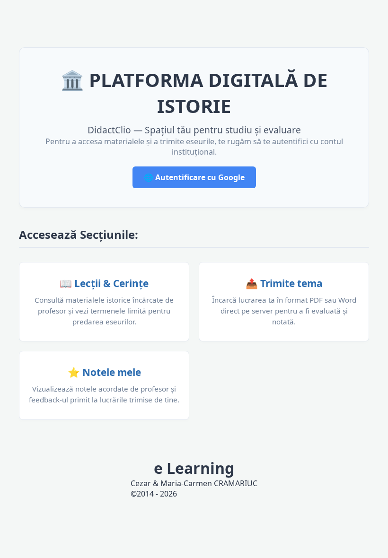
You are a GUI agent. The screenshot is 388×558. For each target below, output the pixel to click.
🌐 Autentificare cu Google (194, 177)
